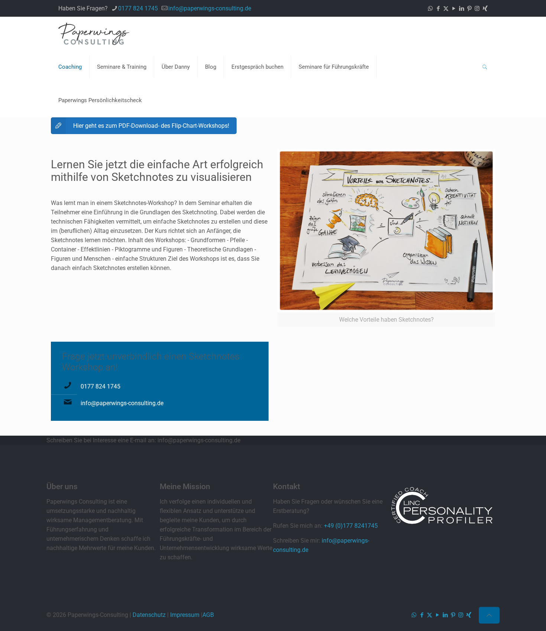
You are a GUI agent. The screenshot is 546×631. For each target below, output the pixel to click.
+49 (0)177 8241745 (351, 525)
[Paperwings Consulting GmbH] (93, 33)
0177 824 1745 (138, 8)
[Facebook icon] (438, 8)
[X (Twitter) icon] (446, 8)
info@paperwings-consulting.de (209, 8)
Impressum (184, 614)
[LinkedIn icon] (461, 8)
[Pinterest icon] (469, 8)
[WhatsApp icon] (430, 8)
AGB (208, 614)
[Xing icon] (485, 8)
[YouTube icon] (453, 8)
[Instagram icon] (477, 8)
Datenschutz (149, 614)
